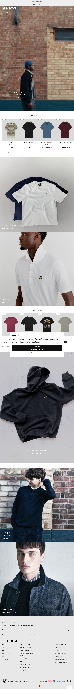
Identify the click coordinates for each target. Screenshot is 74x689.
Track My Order (24, 650)
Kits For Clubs (6, 653)
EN (68, 687)
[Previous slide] (3, 152)
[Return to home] (4, 681)
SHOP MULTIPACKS (7, 228)
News (3, 656)
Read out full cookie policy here (32, 342)
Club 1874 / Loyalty (25, 647)
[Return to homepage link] (9, 8)
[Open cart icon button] (62, 8)
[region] (37, 344)
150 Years (4, 650)
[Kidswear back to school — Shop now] (37, 505)
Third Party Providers (61, 662)
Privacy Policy (33, 634)
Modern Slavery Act (61, 659)
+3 (35, 147)
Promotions (58, 656)
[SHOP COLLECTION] (37, 407)
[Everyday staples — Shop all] (37, 269)
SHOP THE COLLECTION (9, 612)
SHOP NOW (5, 538)
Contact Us (23, 670)
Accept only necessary (37, 349)
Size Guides (23, 658)
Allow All (37, 346)
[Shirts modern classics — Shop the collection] (37, 579)
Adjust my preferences (37, 353)
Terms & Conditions (61, 653)
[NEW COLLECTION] (37, 55)
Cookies (57, 650)
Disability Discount (25, 667)
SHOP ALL (5, 302)
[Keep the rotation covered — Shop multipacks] (37, 194)
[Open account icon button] (67, 8)
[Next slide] (8, 152)
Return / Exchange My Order (26, 654)
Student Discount (25, 664)
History (4, 647)
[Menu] (71, 8)
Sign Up (69, 630)
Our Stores (5, 659)
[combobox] (69, 687)
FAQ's (21, 661)
